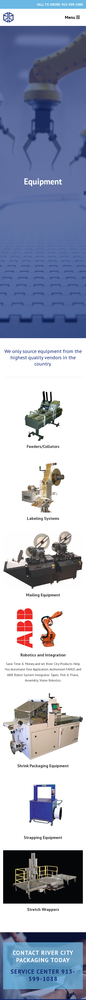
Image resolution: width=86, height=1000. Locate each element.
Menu (70, 17)
